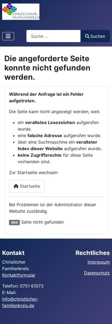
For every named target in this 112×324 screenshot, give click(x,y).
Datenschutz (97, 273)
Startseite (29, 186)
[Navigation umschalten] (8, 36)
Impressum (99, 262)
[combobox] (53, 36)
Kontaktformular (18, 275)
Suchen (97, 36)
